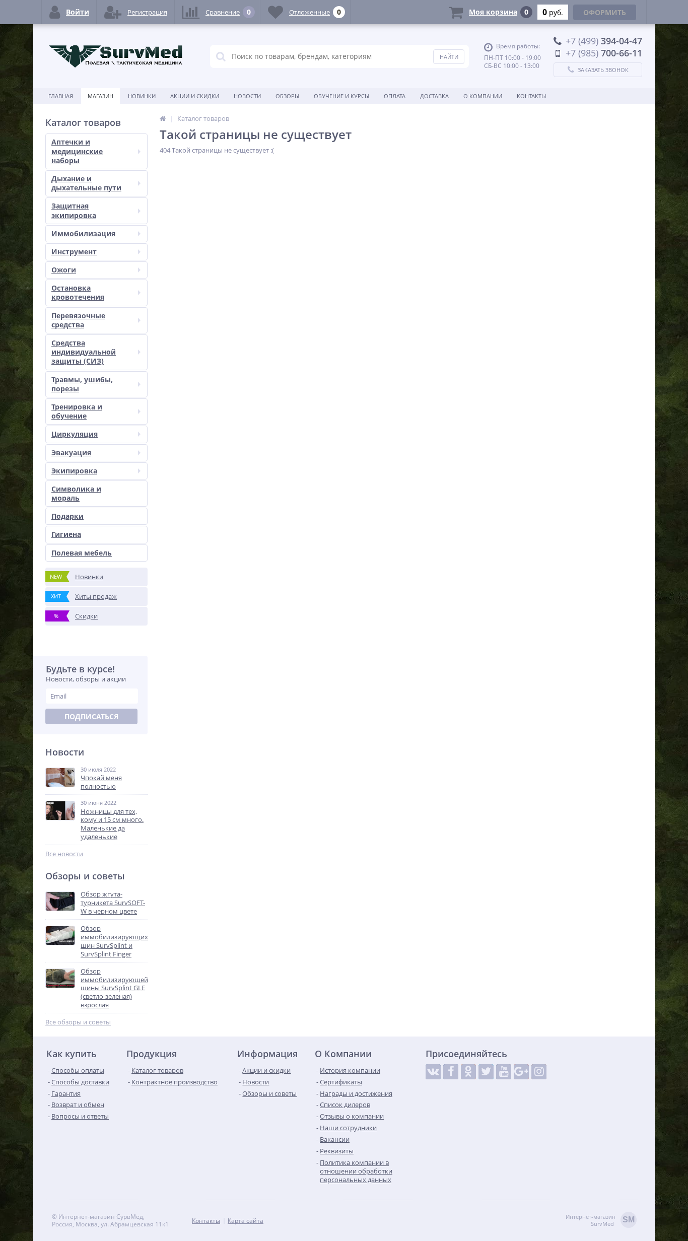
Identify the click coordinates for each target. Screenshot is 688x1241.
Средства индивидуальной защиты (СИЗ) (83, 352)
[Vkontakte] (433, 1071)
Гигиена (66, 534)
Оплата (394, 96)
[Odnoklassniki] (468, 1071)
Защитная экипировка (73, 210)
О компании (482, 96)
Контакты (531, 96)
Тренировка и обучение (76, 411)
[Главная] (163, 118)
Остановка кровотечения (77, 292)
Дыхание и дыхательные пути (86, 183)
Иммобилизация (83, 233)
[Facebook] (450, 1071)
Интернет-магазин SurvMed (600, 1220)
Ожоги (63, 269)
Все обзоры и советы (78, 1022)
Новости (247, 96)
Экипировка (74, 470)
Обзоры (287, 96)
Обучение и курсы (341, 96)
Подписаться (91, 716)
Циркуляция (74, 434)
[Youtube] (503, 1071)
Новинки (142, 96)
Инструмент (74, 251)
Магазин (100, 96)
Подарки (67, 516)
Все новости (64, 854)
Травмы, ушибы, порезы (82, 384)
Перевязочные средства (78, 320)
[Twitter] (486, 1071)
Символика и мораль (76, 493)
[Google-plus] (521, 1071)
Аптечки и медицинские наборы (77, 151)
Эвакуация (71, 452)
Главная (60, 96)
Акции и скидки (194, 96)
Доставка (434, 96)
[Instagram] (538, 1071)
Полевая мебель (81, 553)
